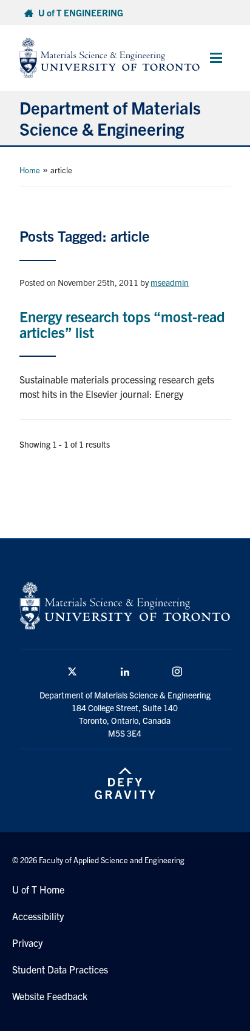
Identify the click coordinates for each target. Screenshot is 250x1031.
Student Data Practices (60, 969)
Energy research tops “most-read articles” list (122, 324)
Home (29, 170)
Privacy (27, 943)
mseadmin (169, 282)
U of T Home (38, 889)
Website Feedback (49, 996)
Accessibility (38, 916)
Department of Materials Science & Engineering (110, 117)
